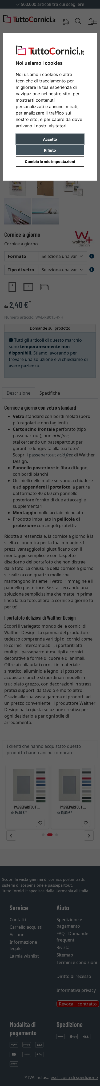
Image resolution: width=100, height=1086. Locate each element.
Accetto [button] (50, 139)
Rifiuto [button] (50, 150)
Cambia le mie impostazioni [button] (50, 161)
